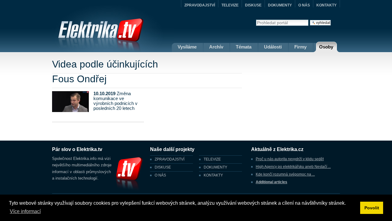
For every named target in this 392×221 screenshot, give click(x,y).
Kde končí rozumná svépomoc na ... (285, 174)
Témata (243, 46)
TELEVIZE (230, 5)
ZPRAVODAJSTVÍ (199, 5)
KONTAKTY (326, 5)
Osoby (326, 46)
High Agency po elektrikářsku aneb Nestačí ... (293, 167)
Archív (216, 46)
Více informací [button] (25, 211)
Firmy (300, 46)
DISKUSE (253, 5)
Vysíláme (187, 46)
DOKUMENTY (280, 5)
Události (273, 46)
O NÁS (304, 5)
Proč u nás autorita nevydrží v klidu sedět (290, 159)
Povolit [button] (371, 207)
